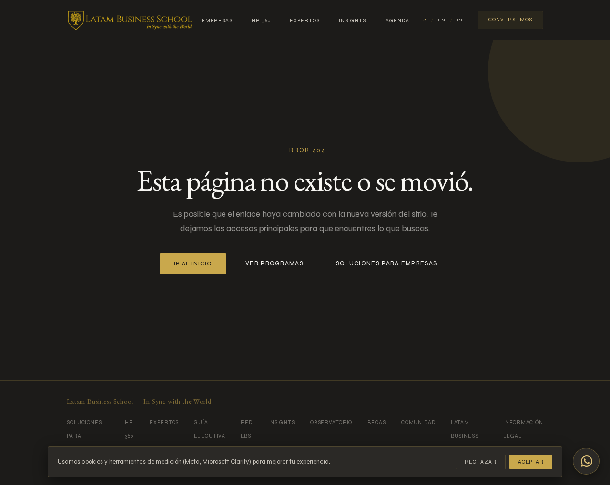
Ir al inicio (193, 264)
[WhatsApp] (586, 461)
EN (442, 20)
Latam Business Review (464, 436)
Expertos (305, 21)
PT (460, 20)
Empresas (217, 21)
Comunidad (418, 422)
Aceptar (531, 462)
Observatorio (331, 422)
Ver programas (274, 263)
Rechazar (481, 462)
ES (423, 20)
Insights (352, 21)
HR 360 (261, 21)
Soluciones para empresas (386, 263)
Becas (376, 422)
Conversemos (510, 20)
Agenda (398, 21)
